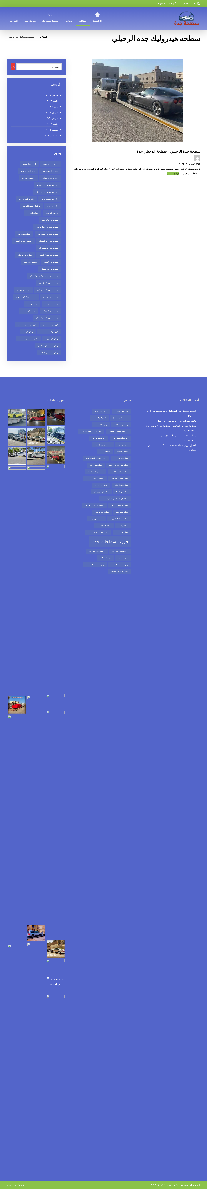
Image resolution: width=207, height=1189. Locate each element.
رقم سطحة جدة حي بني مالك (47, 192)
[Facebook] (32, 3)
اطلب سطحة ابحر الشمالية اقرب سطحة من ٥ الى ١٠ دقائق (171, 413)
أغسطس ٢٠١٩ (50, 135)
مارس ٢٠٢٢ (52, 112)
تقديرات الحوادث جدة (50, 171)
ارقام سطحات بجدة (50, 164)
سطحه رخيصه (32, 304)
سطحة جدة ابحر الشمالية (48, 241)
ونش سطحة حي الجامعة (49, 353)
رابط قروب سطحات (50, 178)
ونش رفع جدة (28, 332)
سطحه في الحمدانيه (50, 311)
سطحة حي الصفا (30, 262)
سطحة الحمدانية (52, 213)
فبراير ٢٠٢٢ (52, 118)
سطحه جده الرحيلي (50, 297)
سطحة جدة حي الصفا (23, 241)
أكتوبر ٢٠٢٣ (52, 101)
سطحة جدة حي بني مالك (48, 248)
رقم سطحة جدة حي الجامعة (47, 185)
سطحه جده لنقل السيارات (26, 297)
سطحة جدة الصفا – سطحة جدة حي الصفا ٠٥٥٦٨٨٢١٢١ (175, 438)
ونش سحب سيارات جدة (28, 339)
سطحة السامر (32, 213)
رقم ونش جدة (52, 206)
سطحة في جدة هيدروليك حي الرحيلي (44, 276)
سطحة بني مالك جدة (50, 220)
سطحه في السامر (28, 311)
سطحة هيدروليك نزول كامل (47, 290)
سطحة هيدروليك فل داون (48, 283)
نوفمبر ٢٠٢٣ (52, 95)
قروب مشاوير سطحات (27, 325)
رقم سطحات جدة (28, 178)
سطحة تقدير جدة (24, 234)
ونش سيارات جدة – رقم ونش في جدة (177, 420)
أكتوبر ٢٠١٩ (52, 124)
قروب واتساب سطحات (49, 332)
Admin (197, 164)
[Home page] (53, 37)
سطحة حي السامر (51, 262)
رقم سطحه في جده (26, 199)
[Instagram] (17, 3)
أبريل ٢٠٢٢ (52, 106)
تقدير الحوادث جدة (28, 171)
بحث (13, 67)
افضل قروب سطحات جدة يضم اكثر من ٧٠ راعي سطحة (171, 448)
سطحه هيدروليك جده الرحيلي (47, 318)
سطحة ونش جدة (23, 290)
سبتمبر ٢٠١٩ (51, 129)
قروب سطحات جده (50, 325)
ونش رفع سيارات (51, 339)
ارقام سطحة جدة (29, 164)
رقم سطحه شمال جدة (49, 199)
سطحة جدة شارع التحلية (48, 255)
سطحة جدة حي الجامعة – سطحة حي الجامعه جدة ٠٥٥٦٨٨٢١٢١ (171, 428)
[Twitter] (25, 3)
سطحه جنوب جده (51, 304)
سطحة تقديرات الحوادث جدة (47, 227)
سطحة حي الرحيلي (25, 255)
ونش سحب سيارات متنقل (48, 346)
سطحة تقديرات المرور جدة (48, 234)
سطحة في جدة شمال (50, 269)
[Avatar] (137, 158)
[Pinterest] (10, 3)
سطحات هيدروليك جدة (31, 206)
